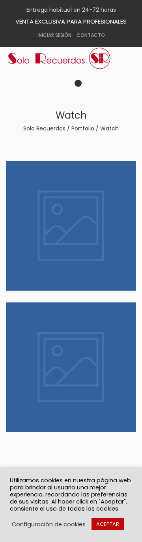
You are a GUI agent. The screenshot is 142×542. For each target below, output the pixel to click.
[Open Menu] (86, 85)
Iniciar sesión (54, 35)
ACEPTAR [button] (107, 524)
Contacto (91, 35)
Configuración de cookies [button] (49, 524)
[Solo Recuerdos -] (65, 58)
